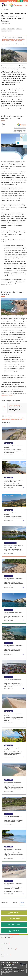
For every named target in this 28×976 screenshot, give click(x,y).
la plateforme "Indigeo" (7, 395)
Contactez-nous (15, 918)
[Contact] (18, 1)
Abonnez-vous (15, 924)
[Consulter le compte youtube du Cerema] (12, 1)
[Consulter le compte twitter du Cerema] (10, 1)
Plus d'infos (5, 973)
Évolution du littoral (6, 31)
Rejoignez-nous (15, 912)
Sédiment (19, 28)
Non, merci (22, 971)
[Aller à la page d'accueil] (15, 4)
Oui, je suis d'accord (22, 966)
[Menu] (26, 5)
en (26, 1)
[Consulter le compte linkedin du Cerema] (8, 1)
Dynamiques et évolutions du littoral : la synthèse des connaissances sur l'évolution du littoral (13, 40)
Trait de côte (11, 28)
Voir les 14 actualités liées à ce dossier (15, 44)
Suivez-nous (15, 930)
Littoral (3, 28)
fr (23, 1)
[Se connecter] (21, 1)
